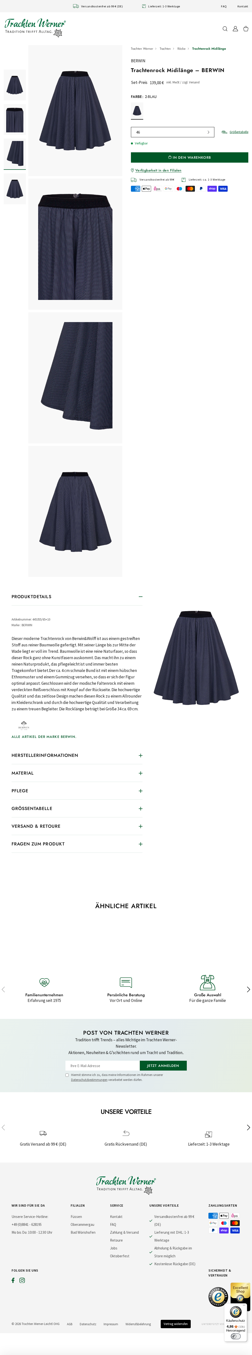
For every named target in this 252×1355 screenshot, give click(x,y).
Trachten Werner (142, 49)
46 (138, 132)
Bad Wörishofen (83, 1232)
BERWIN (138, 60)
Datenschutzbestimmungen (89, 1080)
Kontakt (242, 6)
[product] (75, 311)
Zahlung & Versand (124, 1232)
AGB (69, 1324)
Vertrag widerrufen (176, 1324)
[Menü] (244, 1306)
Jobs (113, 1248)
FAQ (224, 6)
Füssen (76, 1216)
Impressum (111, 1324)
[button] (248, 989)
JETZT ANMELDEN (163, 1065)
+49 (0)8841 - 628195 (27, 1224)
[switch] (236, 1336)
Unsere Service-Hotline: (30, 1216)
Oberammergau (82, 1224)
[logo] (35, 28)
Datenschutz (88, 1324)
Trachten (165, 49)
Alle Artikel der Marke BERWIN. (44, 736)
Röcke (181, 49)
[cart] (245, 28)
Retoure (116, 1240)
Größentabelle (239, 132)
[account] (235, 28)
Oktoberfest (119, 1256)
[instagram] (22, 1281)
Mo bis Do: (19, 1232)
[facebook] (13, 1281)
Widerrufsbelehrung (138, 1324)
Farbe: (144, 96)
